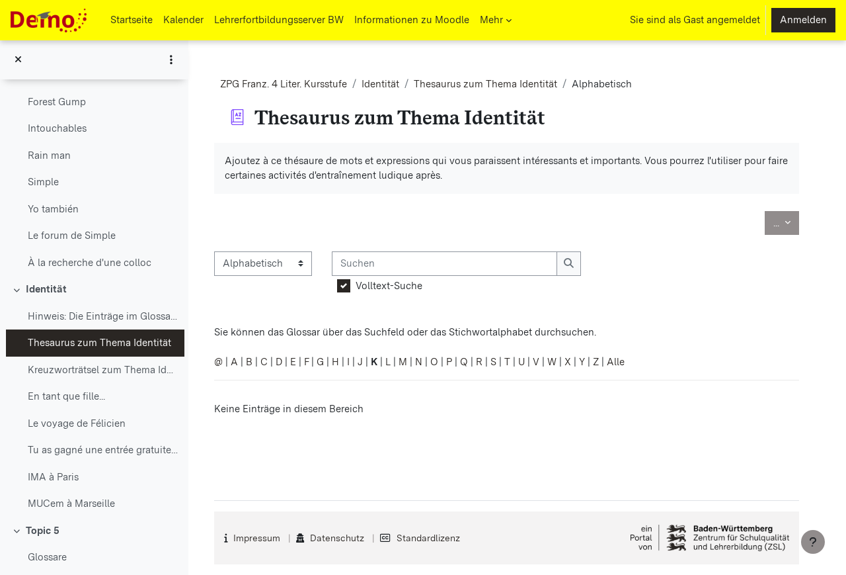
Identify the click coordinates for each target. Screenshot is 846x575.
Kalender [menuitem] (183, 20)
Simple (43, 182)
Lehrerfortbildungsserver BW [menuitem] (279, 20)
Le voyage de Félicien (77, 423)
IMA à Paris (53, 477)
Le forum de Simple (72, 236)
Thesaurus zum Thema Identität (99, 343)
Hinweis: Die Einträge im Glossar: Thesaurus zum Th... (103, 316)
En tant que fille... (66, 396)
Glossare (47, 557)
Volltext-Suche (389, 286)
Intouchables (57, 128)
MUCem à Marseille (71, 503)
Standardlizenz (428, 538)
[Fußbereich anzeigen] (813, 542)
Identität (46, 289)
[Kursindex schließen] (18, 60)
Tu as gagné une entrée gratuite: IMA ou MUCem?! (103, 450)
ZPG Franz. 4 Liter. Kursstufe (283, 84)
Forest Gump (57, 102)
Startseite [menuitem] (131, 20)
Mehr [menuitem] (491, 20)
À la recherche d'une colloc (89, 263)
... (786, 222)
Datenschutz (337, 538)
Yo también (53, 209)
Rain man (49, 155)
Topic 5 (42, 531)
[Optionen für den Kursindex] (171, 59)
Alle (616, 362)
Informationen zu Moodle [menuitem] (411, 20)
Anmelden (803, 20)
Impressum (256, 538)
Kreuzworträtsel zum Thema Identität (103, 370)
